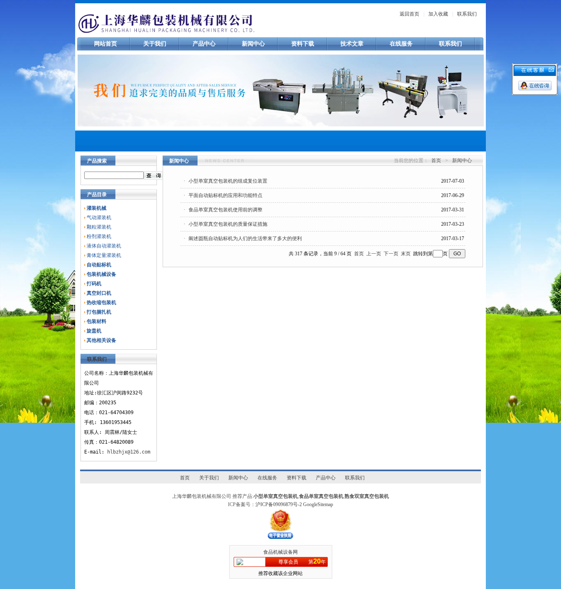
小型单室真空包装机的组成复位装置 (228, 181)
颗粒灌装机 (99, 227)
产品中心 (204, 44)
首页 (436, 160)
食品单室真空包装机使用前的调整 (225, 210)
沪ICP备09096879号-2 (278, 504)
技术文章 (351, 44)
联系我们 (467, 14)
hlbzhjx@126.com (128, 452)
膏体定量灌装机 (104, 255)
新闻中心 (253, 44)
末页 (406, 254)
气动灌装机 (99, 217)
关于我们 (154, 44)
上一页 (373, 254)
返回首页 (409, 14)
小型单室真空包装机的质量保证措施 (228, 224)
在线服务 (401, 44)
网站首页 (105, 44)
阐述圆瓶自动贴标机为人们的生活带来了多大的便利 (245, 238)
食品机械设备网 (280, 552)
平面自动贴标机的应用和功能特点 (225, 195)
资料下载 (302, 44)
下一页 (391, 254)
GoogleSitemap (318, 504)
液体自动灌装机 (104, 246)
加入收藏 (438, 14)
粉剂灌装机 (99, 236)
